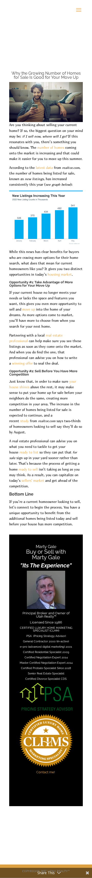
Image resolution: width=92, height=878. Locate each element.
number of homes (50, 147)
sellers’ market (32, 480)
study (24, 421)
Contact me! (46, 772)
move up (28, 309)
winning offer (22, 363)
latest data (44, 168)
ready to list (28, 452)
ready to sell (28, 469)
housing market (60, 274)
